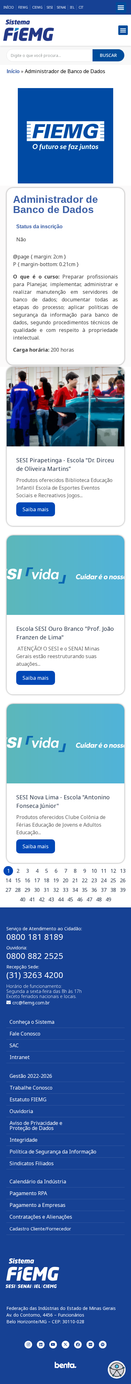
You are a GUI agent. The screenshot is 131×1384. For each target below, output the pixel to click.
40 (22, 899)
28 (18, 889)
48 (99, 899)
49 (108, 899)
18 (46, 880)
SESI (50, 7)
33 (65, 889)
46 (80, 899)
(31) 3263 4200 (34, 975)
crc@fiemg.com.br (31, 1003)
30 (37, 889)
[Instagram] (28, 1344)
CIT (81, 7)
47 (89, 899)
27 (8, 889)
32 (56, 889)
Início (8, 7)
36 (94, 889)
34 (75, 889)
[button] (121, 7)
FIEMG (23, 7)
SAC (14, 1045)
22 (84, 880)
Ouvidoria (21, 1111)
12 (113, 870)
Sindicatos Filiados (32, 1163)
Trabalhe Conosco (31, 1087)
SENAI (61, 7)
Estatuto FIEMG (28, 1099)
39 (123, 889)
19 (56, 880)
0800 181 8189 (34, 936)
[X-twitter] (65, 1344)
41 (32, 899)
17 (37, 880)
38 (113, 889)
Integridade (24, 1139)
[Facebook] (78, 1344)
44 (61, 899)
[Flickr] (90, 1344)
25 (113, 880)
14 (8, 880)
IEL (72, 7)
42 (42, 899)
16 (27, 880)
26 (123, 880)
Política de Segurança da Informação (53, 1151)
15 (18, 880)
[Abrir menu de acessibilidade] (117, 1370)
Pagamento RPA (28, 1193)
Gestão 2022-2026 (31, 1075)
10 (94, 870)
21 (75, 880)
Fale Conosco (25, 1033)
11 (104, 870)
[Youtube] (53, 1344)
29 (27, 889)
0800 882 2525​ (34, 955)
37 (104, 889)
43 (51, 899)
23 (94, 880)
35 (84, 889)
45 (70, 899)
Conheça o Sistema (32, 1021)
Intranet (20, 1057)
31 (46, 889)
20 (65, 880)
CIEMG (37, 7)
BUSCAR (108, 55)
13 (123, 870)
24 (104, 880)
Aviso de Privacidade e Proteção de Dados (36, 1125)
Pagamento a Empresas (38, 1205)
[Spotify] (103, 1344)
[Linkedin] (41, 1344)
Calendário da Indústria (38, 1181)
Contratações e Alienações (41, 1216)
